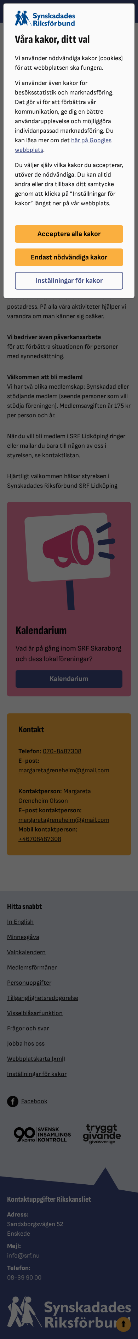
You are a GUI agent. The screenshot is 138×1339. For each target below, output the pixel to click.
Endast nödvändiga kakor (69, 257)
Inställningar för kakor (69, 280)
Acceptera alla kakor (69, 234)
